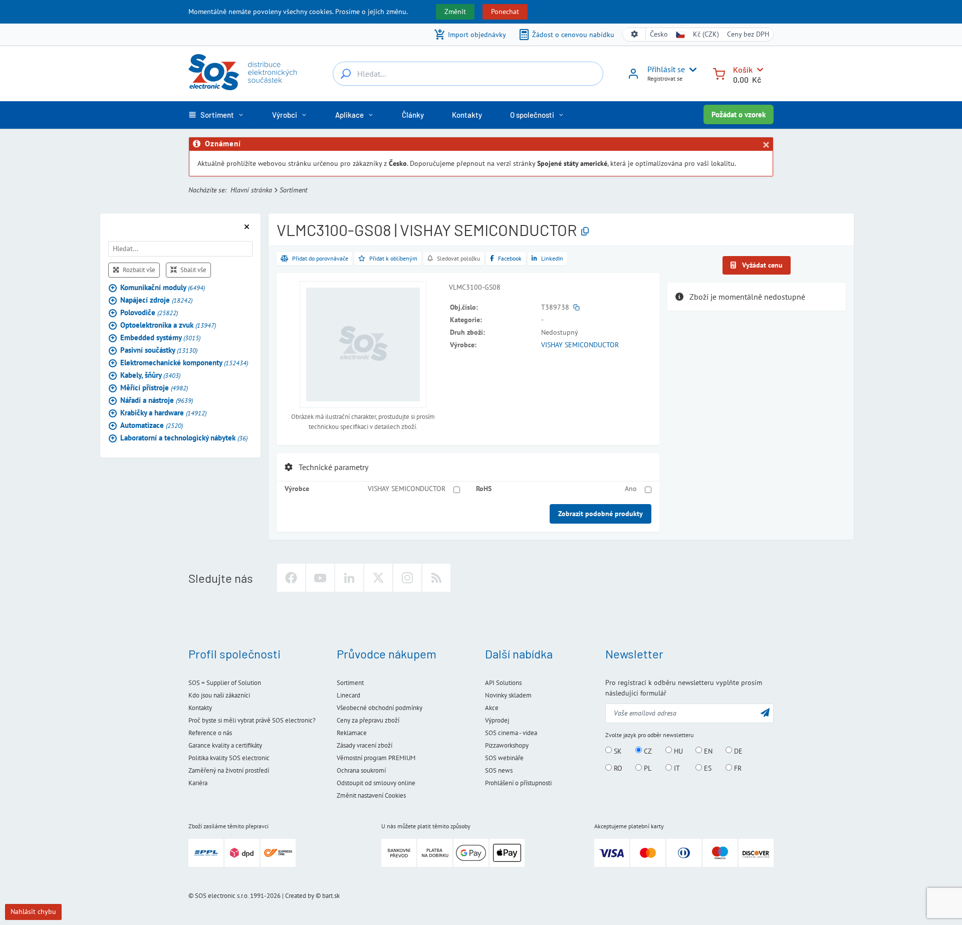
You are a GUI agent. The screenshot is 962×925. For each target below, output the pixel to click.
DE (737, 750)
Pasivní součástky (158, 350)
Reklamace (352, 733)
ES (706, 768)
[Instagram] (407, 578)
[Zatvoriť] (765, 144)
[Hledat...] (346, 74)
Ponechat (505, 11)
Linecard (348, 695)
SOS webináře (504, 758)
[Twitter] (378, 578)
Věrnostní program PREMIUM (376, 758)
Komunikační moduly (162, 287)
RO (617, 768)
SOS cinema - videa (511, 733)
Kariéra (197, 783)
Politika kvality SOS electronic (229, 758)
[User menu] (691, 70)
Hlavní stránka (251, 189)
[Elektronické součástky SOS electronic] (242, 72)
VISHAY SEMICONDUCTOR (580, 344)
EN (707, 750)
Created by (299, 895)
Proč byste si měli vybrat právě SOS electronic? (252, 720)
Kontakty (200, 708)
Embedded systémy (160, 337)
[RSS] (436, 578)
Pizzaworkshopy (507, 745)
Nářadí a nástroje (156, 400)
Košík (743, 69)
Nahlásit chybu (33, 911)
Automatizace (151, 425)
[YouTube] (320, 578)
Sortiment (293, 189)
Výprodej (497, 720)
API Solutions (503, 682)
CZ (647, 750)
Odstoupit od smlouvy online (376, 783)
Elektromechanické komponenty (184, 362)
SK (617, 750)
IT (676, 768)
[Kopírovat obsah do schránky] (585, 231)
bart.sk (331, 895)
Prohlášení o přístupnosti (518, 783)
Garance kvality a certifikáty (225, 745)
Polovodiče (149, 312)
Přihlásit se (666, 69)
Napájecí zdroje (156, 300)
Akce (492, 708)
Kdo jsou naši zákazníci (219, 695)
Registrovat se (664, 78)
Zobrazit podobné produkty (600, 513)
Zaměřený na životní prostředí (228, 770)
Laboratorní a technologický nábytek (184, 437)
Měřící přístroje (154, 387)
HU (677, 750)
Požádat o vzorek (738, 114)
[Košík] (719, 73)
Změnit (455, 11)
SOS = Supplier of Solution (224, 682)
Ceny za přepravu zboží (368, 720)
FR (737, 768)
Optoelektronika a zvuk (168, 325)
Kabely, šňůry (150, 375)
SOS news (499, 770)
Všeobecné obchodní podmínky (379, 708)
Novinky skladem (508, 695)
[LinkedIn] (349, 578)
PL (646, 768)
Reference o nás (210, 733)
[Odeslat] (765, 712)
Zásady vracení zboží (364, 745)
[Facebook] (291, 578)
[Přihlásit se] (633, 77)
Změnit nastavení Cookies (371, 795)
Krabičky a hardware (163, 412)
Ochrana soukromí (361, 770)
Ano (631, 488)
